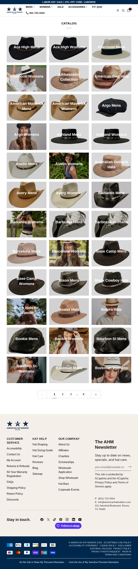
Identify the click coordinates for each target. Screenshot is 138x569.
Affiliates (63, 450)
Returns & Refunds (18, 466)
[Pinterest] (60, 519)
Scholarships (66, 462)
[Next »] (96, 394)
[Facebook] (41, 519)
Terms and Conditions (118, 555)
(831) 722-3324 (106, 498)
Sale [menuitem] (60, 7)
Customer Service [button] (15, 440)
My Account (14, 460)
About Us (64, 444)
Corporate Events (68, 489)
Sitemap (37, 473)
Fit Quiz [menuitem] (97, 7)
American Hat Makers (83, 542)
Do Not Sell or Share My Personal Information (42, 562)
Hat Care (37, 456)
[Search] (123, 10)
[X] (48, 519)
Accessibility (14, 448)
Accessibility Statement (83, 545)
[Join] (128, 466)
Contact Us (13, 454)
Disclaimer (124, 545)
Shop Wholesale (68, 477)
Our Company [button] (69, 438)
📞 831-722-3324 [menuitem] (35, 13)
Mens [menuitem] (29, 7)
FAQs (10, 482)
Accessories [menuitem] (76, 7)
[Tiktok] (54, 519)
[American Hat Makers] (14, 10)
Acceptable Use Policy (117, 542)
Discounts (13, 499)
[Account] (117, 10)
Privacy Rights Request (106, 551)
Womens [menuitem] (45, 7)
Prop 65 (126, 551)
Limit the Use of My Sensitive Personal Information (94, 562)
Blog (35, 468)
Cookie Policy (108, 545)
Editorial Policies (101, 548)
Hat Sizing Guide (42, 450)
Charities (63, 456)
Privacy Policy (103, 482)
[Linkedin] (73, 519)
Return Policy (15, 493)
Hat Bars (63, 483)
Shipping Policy (16, 487)
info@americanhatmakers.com (114, 502)
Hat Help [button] (39, 438)
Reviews (37, 462)
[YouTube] (79, 519)
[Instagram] (67, 519)
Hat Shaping (39, 444)
